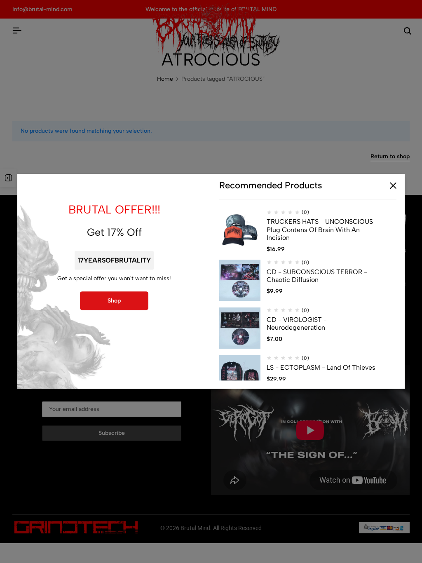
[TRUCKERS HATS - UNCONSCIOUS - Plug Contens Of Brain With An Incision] (239, 230)
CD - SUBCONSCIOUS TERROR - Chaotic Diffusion (317, 276)
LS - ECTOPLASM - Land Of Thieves (321, 367)
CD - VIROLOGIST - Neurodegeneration (297, 323)
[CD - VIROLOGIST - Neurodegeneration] (239, 328)
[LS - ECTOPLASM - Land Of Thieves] (239, 375)
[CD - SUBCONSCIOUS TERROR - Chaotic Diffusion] (239, 280)
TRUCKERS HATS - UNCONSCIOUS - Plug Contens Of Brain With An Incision (322, 230)
